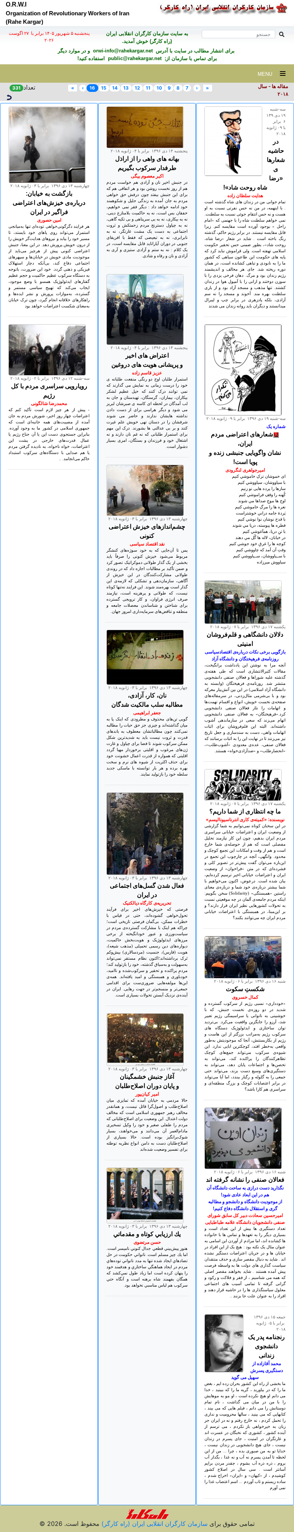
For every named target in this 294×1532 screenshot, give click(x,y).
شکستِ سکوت (245, 989)
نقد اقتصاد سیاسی (147, 544)
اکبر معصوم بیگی (147, 176)
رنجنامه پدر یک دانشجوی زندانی (266, 1346)
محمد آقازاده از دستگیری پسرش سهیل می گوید (257, 1370)
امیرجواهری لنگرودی (245, 470)
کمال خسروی (245, 997)
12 (137, 88)
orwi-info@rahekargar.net (122, 51)
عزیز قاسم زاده (147, 373)
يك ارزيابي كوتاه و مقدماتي (147, 1234)
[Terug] (9, 96)
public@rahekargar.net (134, 58)
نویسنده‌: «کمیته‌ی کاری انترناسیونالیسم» (245, 819)
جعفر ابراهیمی (147, 712)
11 (148, 88)
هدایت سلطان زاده (245, 195)
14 (115, 88)
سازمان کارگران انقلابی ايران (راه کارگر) (153, 1523)
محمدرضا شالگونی (49, 403)
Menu (269, 74)
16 (92, 88)
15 (103, 88)
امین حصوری (49, 220)
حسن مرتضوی (147, 1242)
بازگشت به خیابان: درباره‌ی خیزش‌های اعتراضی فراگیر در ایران (49, 202)
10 (159, 88)
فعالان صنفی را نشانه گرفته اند (245, 1179)
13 (126, 88)
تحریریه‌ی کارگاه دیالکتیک (147, 903)
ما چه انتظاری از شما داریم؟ (245, 811)
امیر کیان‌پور (147, 1094)
